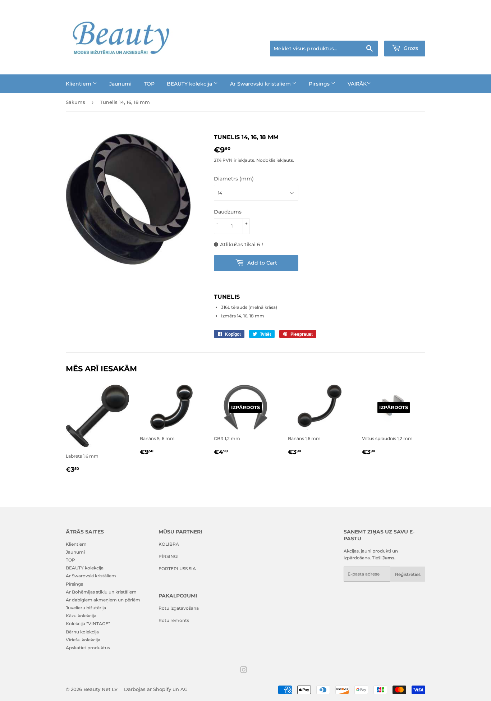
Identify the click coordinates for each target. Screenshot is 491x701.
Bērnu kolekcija (82, 631)
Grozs (410, 48)
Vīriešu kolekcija (83, 639)
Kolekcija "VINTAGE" (88, 623)
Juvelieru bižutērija (86, 607)
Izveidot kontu (411, 31)
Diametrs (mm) (234, 178)
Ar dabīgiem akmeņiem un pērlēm (103, 600)
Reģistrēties (408, 574)
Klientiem (79, 84)
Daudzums (228, 212)
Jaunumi (120, 84)
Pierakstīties (375, 31)
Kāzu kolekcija (81, 615)
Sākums (75, 102)
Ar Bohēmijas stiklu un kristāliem (101, 592)
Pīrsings (320, 84)
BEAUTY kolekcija (190, 84)
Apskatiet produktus (88, 647)
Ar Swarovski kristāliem (261, 84)
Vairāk (357, 84)
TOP (149, 84)
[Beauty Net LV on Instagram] (243, 671)
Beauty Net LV (100, 689)
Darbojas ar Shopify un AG (156, 689)
